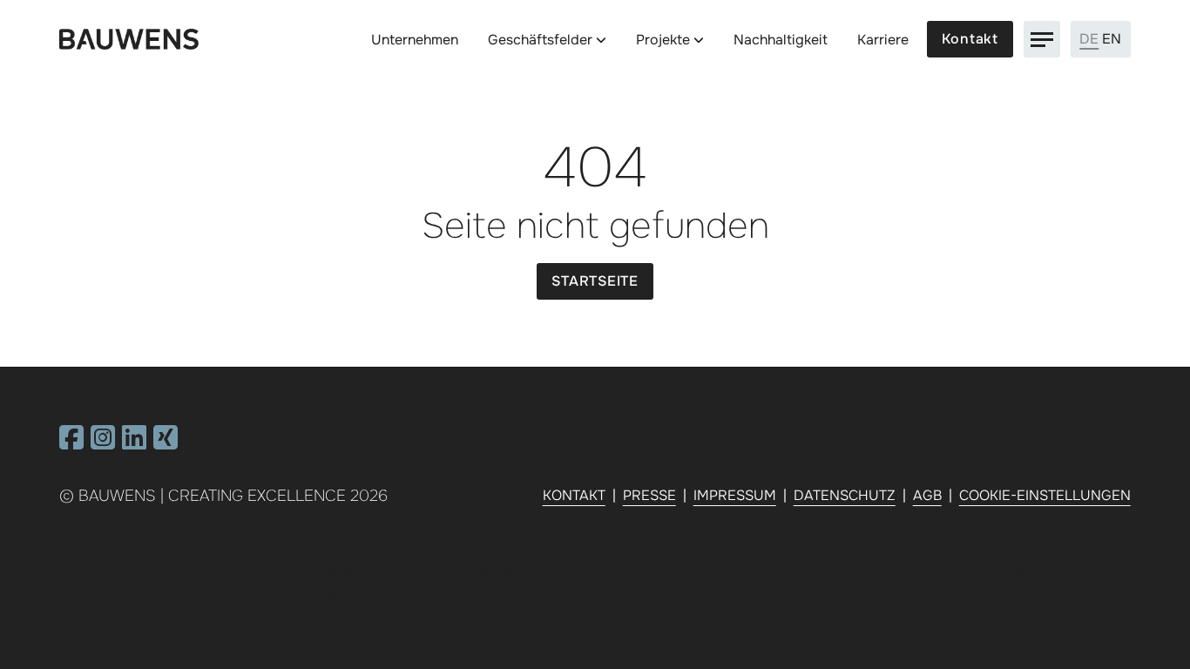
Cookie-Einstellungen (1045, 495)
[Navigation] (1042, 39)
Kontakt (970, 39)
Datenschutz (845, 495)
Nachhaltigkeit (781, 39)
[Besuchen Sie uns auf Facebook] (71, 443)
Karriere (883, 39)
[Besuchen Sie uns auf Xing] (165, 443)
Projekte (663, 39)
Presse (649, 495)
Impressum (734, 495)
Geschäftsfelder (540, 39)
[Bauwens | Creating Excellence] (129, 40)
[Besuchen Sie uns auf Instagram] (103, 443)
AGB (927, 495)
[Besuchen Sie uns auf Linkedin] (134, 443)
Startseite (595, 281)
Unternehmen (414, 39)
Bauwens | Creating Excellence (212, 495)
